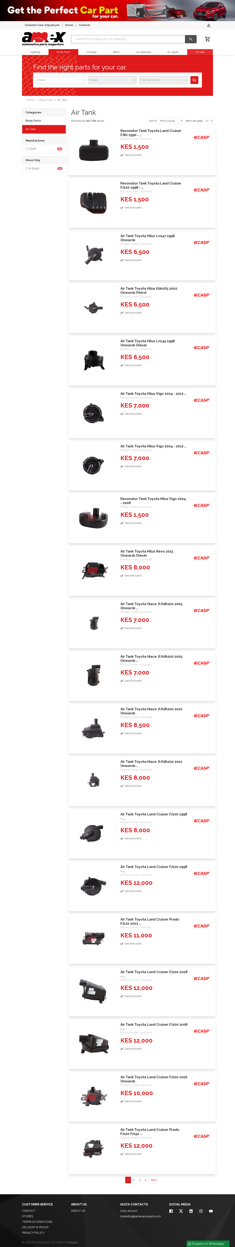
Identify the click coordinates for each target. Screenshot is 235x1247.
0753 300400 (128, 1210)
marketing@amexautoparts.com (140, 1216)
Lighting (35, 52)
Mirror (116, 52)
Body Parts (63, 52)
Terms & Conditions (37, 1221)
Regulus (73, 1242)
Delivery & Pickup (35, 1227)
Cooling (91, 52)
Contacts (84, 25)
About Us (78, 1210)
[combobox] (61, 80)
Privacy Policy (33, 1232)
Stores (69, 25)
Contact (29, 1210)
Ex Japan (173, 52)
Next (154, 1180)
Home (30, 100)
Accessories (143, 52)
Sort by (153, 120)
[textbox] (43, 80)
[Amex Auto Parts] (44, 39)
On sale (200, 52)
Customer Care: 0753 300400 (42, 25)
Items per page (194, 120)
